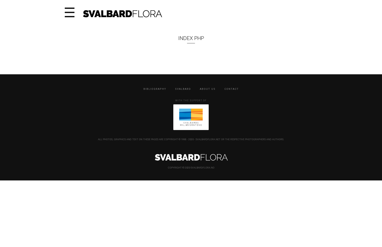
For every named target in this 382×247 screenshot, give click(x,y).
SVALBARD (183, 89)
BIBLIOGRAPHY (154, 89)
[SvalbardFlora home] (122, 13)
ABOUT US (208, 89)
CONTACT (231, 89)
